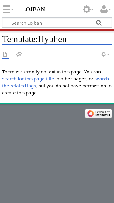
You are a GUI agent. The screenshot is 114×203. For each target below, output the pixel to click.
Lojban (33, 8)
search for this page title (28, 78)
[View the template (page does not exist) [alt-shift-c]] (5, 54)
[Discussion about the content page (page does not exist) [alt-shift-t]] (19, 54)
